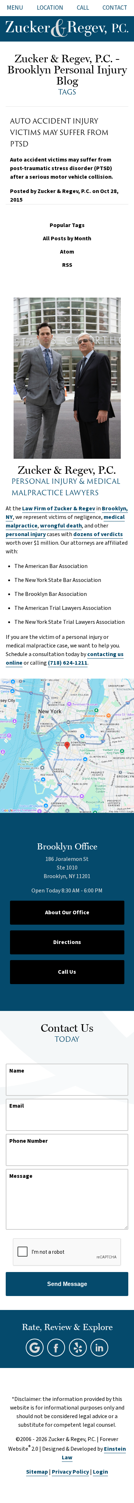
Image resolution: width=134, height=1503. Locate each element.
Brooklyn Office (67, 846)
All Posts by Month (67, 238)
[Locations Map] (67, 746)
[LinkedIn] (99, 1348)
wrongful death (61, 526)
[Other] (78, 1348)
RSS (67, 265)
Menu (15, 8)
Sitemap (37, 1472)
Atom (67, 252)
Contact (115, 8)
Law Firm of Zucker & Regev (58, 508)
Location (50, 8)
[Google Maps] (35, 1348)
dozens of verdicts (98, 534)
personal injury (26, 534)
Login (100, 1472)
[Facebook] (56, 1348)
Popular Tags (67, 225)
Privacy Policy (70, 1472)
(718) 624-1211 (68, 663)
